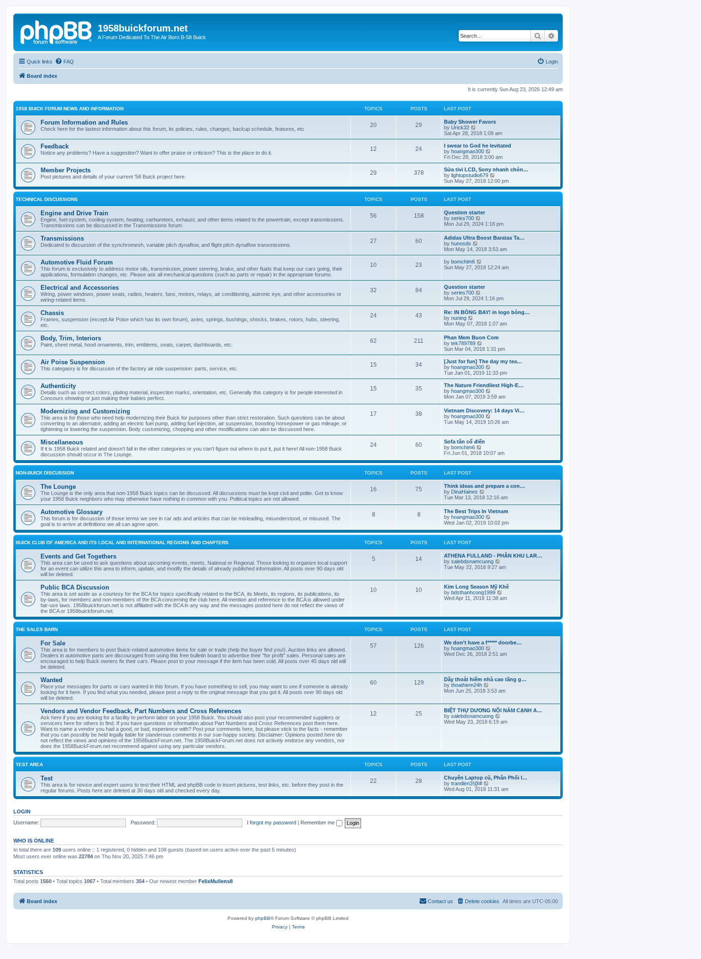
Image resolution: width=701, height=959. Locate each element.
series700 (462, 218)
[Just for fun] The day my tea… (483, 361)
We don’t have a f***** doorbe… (483, 642)
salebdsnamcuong (472, 561)
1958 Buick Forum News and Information (70, 108)
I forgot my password (271, 822)
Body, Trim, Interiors (71, 338)
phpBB (262, 918)
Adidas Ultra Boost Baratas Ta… (484, 238)
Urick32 (460, 127)
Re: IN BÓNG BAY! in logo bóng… (487, 312)
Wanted (51, 680)
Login (22, 811)
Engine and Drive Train (74, 213)
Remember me (318, 822)
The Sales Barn (37, 629)
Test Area (29, 764)
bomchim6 (463, 261)
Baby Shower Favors (470, 122)
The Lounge (58, 486)
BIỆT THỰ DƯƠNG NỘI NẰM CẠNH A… (493, 710)
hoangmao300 (467, 151)
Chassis (52, 312)
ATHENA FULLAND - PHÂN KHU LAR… (493, 556)
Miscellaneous (62, 442)
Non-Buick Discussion (45, 472)
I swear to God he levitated (477, 145)
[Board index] (57, 31)
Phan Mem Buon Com (471, 337)
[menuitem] (64, 61)
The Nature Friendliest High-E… (484, 385)
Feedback (55, 146)
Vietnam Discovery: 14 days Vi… (484, 410)
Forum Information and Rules (84, 122)
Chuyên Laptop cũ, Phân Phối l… (485, 777)
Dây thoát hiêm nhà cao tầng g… (485, 679)
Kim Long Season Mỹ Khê (476, 587)
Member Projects (66, 170)
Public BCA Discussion (75, 587)
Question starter (464, 212)
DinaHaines (464, 492)
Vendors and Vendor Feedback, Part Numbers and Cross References (141, 711)
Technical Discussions (47, 199)
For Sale (53, 643)
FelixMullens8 (215, 881)
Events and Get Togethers (78, 556)
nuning (458, 318)
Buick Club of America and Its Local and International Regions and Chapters (122, 542)
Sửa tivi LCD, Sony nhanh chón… (486, 169)
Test (46, 778)
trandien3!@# (466, 783)
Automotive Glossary (72, 512)
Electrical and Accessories (80, 287)
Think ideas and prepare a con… (484, 486)
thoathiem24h (466, 685)
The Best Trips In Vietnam (476, 511)
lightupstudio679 (469, 175)
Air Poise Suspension (73, 362)
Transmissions (62, 238)
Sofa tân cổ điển (464, 441)
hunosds (461, 243)
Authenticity (58, 386)
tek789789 (463, 343)
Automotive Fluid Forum (77, 262)
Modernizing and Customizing (85, 411)
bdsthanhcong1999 (473, 592)
